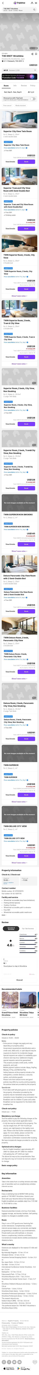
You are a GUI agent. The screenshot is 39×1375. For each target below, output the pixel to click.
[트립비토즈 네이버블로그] (19, 1362)
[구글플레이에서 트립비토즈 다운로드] (23, 1368)
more (3, 915)
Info (15, 86)
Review (24, 86)
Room (6, 86)
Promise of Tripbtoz (17, 1323)
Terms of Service (24, 1321)
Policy (32, 86)
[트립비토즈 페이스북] (9, 1362)
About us (4, 1321)
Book (26, 162)
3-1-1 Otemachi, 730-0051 (13, 61)
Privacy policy (6, 1323)
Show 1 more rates (19, 296)
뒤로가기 (3, 3)
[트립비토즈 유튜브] (14, 1362)
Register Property (13, 1321)
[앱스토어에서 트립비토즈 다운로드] (9, 1368)
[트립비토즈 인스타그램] (4, 1362)
